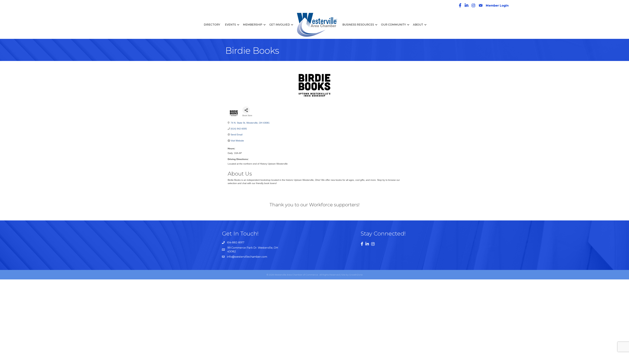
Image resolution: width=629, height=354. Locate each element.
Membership (252, 24)
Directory (212, 24)
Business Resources (358, 24)
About (418, 24)
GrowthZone (356, 274)
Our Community (393, 24)
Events (230, 24)
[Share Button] (246, 110)
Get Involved (279, 24)
